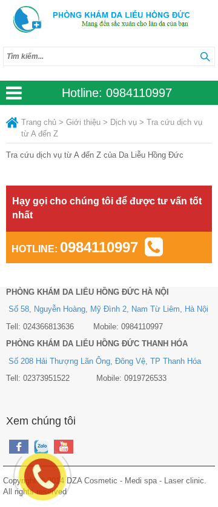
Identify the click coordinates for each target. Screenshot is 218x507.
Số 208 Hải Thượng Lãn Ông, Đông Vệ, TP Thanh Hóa (104, 361)
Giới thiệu (83, 122)
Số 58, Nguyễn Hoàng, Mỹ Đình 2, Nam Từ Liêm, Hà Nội (108, 309)
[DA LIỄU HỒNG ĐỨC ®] (109, 20)
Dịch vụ (123, 122)
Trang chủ (38, 122)
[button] (205, 56)
